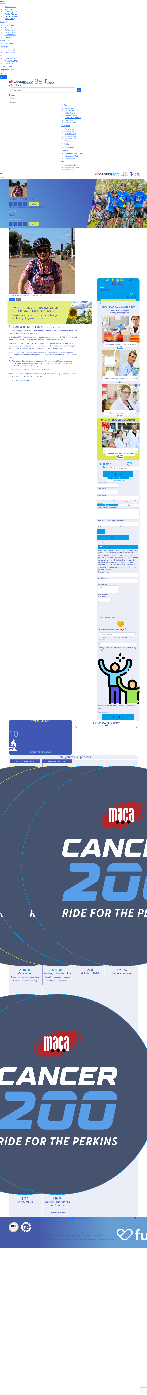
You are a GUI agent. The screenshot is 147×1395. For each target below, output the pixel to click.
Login (3, 77)
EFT (103, 542)
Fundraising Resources (13, 50)
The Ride (3, 3)
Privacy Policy (99, 1235)
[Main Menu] (1, 173)
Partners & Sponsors (13, 16)
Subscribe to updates (81, 1218)
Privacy (52, 1218)
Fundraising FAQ (71, 156)
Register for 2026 (7, 70)
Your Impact (9, 43)
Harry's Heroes (10, 32)
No (130, 505)
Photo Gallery (10, 19)
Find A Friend (7, 67)
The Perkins (4, 40)
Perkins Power (10, 30)
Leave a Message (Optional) (107, 507)
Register (13, 98)
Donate (4, 73)
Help (2, 55)
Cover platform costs (107, 618)
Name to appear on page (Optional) (110, 521)
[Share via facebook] (10, 204)
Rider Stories (9, 9)
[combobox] (118, 634)
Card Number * (104, 578)
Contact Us (9, 63)
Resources (4, 47)
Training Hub (10, 52)
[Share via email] (20, 204)
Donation (101, 597)
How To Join (9, 25)
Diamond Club (10, 35)
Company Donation (118, 480)
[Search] (79, 90)
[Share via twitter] (15, 204)
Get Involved (5, 22)
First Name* (101, 482)
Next (112, 538)
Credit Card (106, 547)
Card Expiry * (103, 584)
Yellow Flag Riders (11, 11)
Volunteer (8, 37)
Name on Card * (104, 572)
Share (18, 300)
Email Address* (102, 495)
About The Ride (10, 7)
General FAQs (10, 59)
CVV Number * (103, 594)
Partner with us (36, 1218)
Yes (107, 505)
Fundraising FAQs (11, 61)
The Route (69, 120)
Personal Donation (118, 478)
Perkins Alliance (11, 14)
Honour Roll (9, 27)
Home (4, 1)
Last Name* (101, 489)
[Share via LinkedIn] (25, 204)
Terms (62, 1218)
